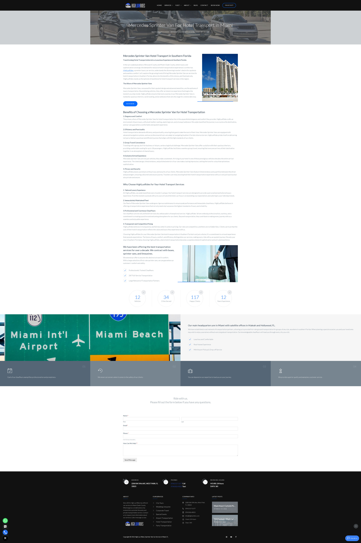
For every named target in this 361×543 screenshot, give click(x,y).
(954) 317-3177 (176, 483)
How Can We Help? (130, 443)
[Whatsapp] (5, 520)
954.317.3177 (229, 5)
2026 (133, 537)
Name (125, 416)
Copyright (126, 537)
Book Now (130, 103)
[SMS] (5, 526)
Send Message (130, 460)
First (124, 422)
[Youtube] (231, 537)
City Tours (160, 503)
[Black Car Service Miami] (135, 5)
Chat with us (353, 538)
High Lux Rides (139, 537)
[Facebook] (236, 537)
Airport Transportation (164, 518)
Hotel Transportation (164, 522)
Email (125, 425)
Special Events (161, 514)
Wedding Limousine (163, 507)
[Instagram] (226, 537)
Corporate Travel (162, 510)
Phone (126, 433)
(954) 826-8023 (176, 486)
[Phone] (5, 532)
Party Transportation (163, 525)
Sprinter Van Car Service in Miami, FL (156, 537)
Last (182, 422)
